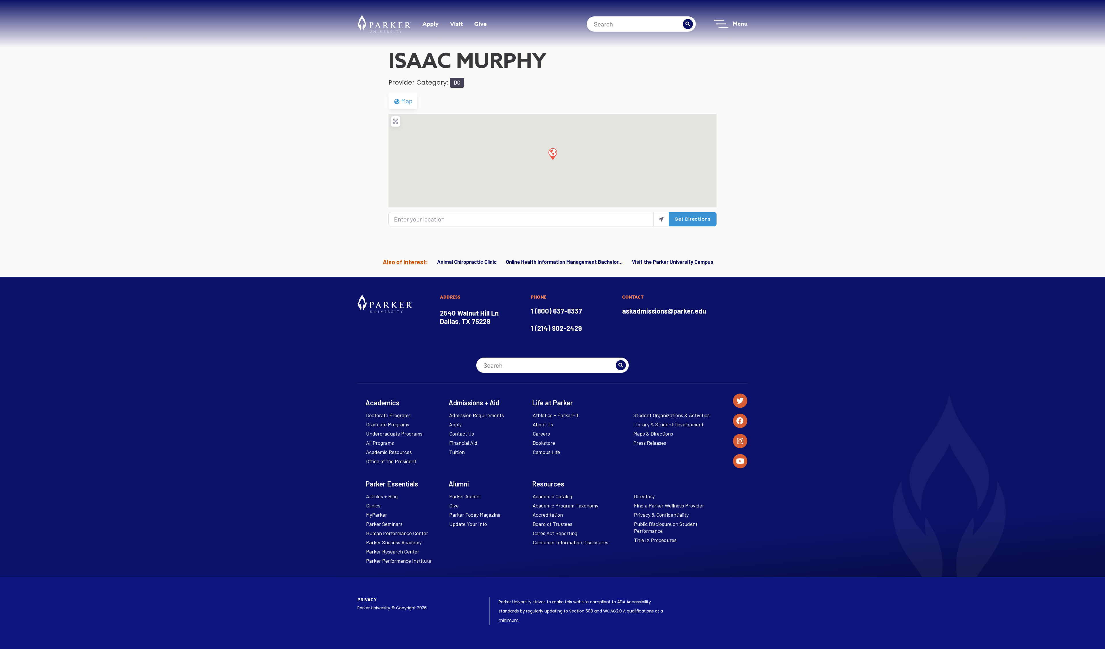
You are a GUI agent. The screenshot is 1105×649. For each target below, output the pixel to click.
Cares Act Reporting (555, 533)
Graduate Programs (387, 424)
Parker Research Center (392, 551)
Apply (430, 24)
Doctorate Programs (388, 415)
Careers (541, 433)
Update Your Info (468, 524)
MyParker (376, 514)
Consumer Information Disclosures (570, 542)
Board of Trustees (552, 524)
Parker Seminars (384, 524)
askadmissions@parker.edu (664, 311)
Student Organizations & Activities (671, 415)
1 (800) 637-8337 (556, 311)
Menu (740, 23)
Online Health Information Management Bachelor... (564, 262)
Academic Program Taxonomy (565, 505)
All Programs (380, 443)
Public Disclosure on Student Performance (666, 527)
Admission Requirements (476, 415)
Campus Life (546, 452)
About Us (543, 424)
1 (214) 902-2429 (556, 328)
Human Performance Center (397, 533)
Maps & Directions (653, 433)
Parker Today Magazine (474, 514)
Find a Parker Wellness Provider (669, 505)
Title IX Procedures (655, 540)
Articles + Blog (382, 496)
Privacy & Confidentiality (661, 514)
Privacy (367, 599)
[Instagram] (740, 441)
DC (457, 82)
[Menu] (721, 24)
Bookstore (544, 443)
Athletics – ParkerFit (555, 415)
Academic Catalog (552, 496)
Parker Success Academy (394, 542)
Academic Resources (389, 452)
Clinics (373, 505)
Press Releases (649, 443)
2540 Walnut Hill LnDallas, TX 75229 (469, 317)
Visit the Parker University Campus (672, 262)
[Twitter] (740, 401)
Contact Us (461, 433)
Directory (644, 496)
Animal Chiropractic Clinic (467, 262)
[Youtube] (740, 461)
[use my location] (661, 219)
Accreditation (548, 514)
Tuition (457, 452)
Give (480, 24)
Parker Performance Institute (398, 561)
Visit (456, 24)
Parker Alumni (465, 496)
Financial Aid (463, 443)
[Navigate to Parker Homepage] (384, 23)
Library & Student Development (668, 424)
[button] (552, 153)
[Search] (688, 24)
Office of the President (391, 461)
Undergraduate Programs (394, 433)
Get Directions (693, 219)
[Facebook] (740, 421)
